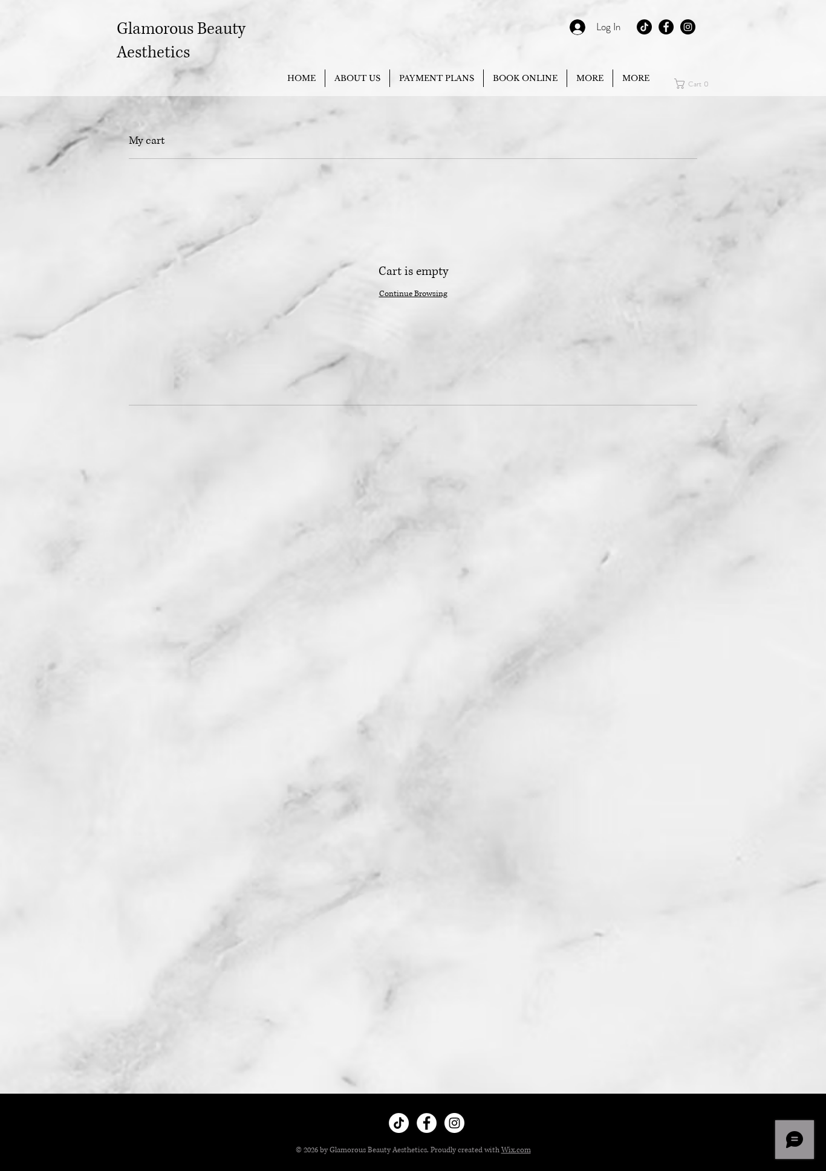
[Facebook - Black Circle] (666, 26)
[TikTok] (644, 26)
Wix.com (516, 1150)
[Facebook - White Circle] (427, 1123)
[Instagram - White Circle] (454, 1123)
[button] (590, 78)
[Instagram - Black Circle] (687, 26)
